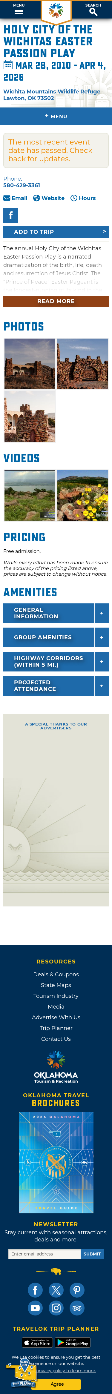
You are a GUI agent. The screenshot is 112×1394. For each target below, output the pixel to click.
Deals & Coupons (56, 974)
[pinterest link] (77, 1290)
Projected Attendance (35, 685)
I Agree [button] (56, 1384)
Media (56, 1006)
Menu (18, 5)
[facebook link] (35, 1290)
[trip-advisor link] (77, 1308)
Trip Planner (56, 1028)
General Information (36, 613)
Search (93, 5)
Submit (92, 1254)
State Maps (56, 985)
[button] (18, 9)
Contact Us (56, 1039)
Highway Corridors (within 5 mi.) (48, 661)
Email (19, 198)
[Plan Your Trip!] (21, 1373)
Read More (56, 301)
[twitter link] (56, 1290)
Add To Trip (34, 232)
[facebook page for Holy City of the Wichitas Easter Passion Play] (10, 215)
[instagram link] (56, 1308)
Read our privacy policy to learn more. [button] (56, 1370)
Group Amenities (43, 637)
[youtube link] (35, 1308)
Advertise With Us (56, 1017)
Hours (87, 198)
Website (53, 198)
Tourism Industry (56, 996)
